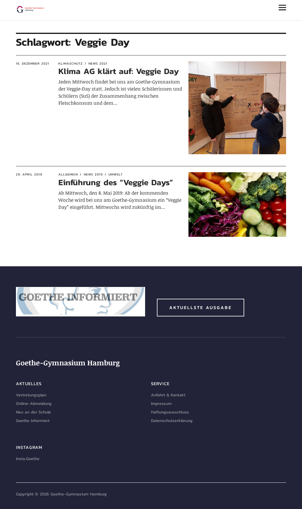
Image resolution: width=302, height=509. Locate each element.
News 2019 (93, 174)
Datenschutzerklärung (172, 421)
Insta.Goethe (28, 459)
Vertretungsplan (31, 395)
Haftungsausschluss (170, 412)
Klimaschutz (70, 63)
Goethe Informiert (33, 421)
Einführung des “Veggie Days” (115, 182)
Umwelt (116, 174)
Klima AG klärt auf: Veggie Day (118, 71)
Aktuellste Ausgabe (200, 307)
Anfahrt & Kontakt (168, 395)
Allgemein (68, 174)
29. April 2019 (29, 174)
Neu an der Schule (33, 412)
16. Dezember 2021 (32, 63)
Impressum (161, 403)
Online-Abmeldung (34, 403)
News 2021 (97, 63)
